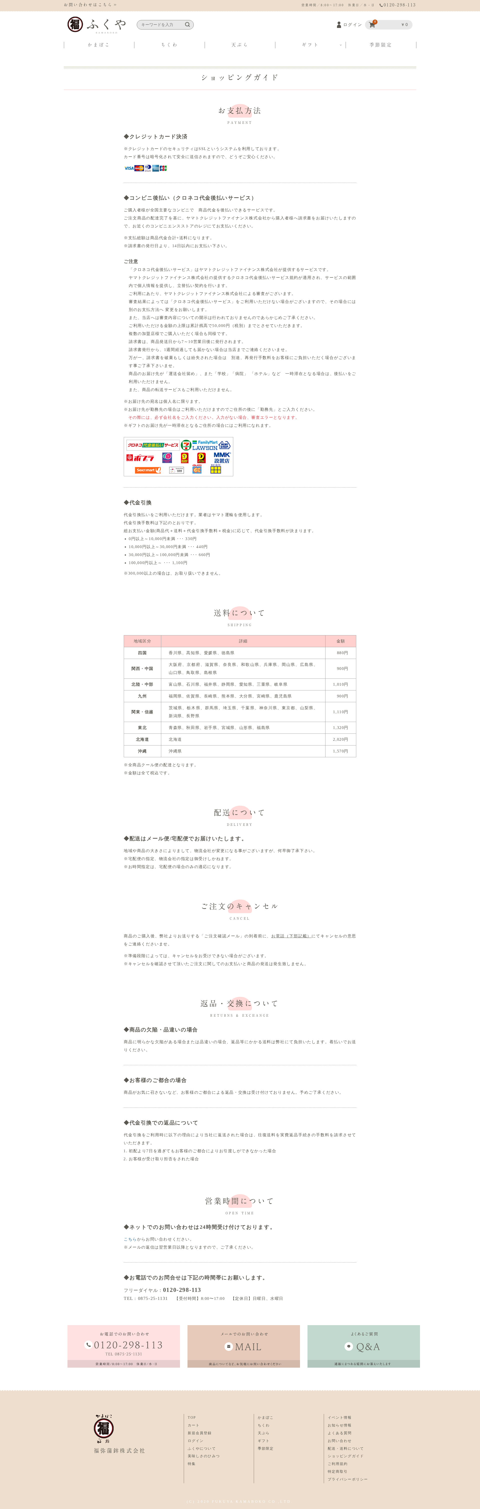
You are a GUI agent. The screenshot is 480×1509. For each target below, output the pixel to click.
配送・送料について (346, 1448)
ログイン (353, 25)
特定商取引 (338, 1471)
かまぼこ (99, 45)
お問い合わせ (340, 1441)
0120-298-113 (182, 1290)
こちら (130, 1239)
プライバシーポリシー (348, 1479)
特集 (192, 1464)
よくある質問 (340, 1433)
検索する (187, 24)
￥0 (391, 23)
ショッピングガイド (346, 1456)
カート (194, 1425)
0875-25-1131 (153, 1298)
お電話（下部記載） (291, 936)
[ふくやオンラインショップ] (97, 25)
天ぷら (239, 45)
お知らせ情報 (340, 1425)
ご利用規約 (338, 1464)
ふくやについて (202, 1448)
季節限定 (381, 45)
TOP (192, 1417)
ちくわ (169, 45)
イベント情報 (340, 1417)
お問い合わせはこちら (88, 5)
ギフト (310, 45)
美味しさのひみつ (204, 1456)
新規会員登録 (200, 1433)
